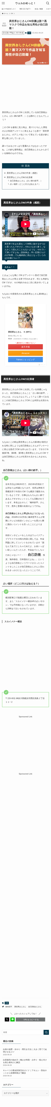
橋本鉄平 (8, 1007)
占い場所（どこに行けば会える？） (25, 184)
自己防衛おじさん (34, 1007)
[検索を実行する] (46, 1032)
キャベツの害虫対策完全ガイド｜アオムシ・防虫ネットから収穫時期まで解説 (25, 1073)
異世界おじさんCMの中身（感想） (23, 173)
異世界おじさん (20, 1007)
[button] (7, 1019)
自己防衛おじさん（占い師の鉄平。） (26, 181)
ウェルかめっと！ (25, 3)
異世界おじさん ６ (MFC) (19, 332)
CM (29, 33)
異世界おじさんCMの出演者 (20, 177)
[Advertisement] (25, 743)
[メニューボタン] (3, 3)
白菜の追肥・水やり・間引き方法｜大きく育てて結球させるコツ (25, 1052)
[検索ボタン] (47, 3)
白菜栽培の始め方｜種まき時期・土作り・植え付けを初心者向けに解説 (25, 1062)
